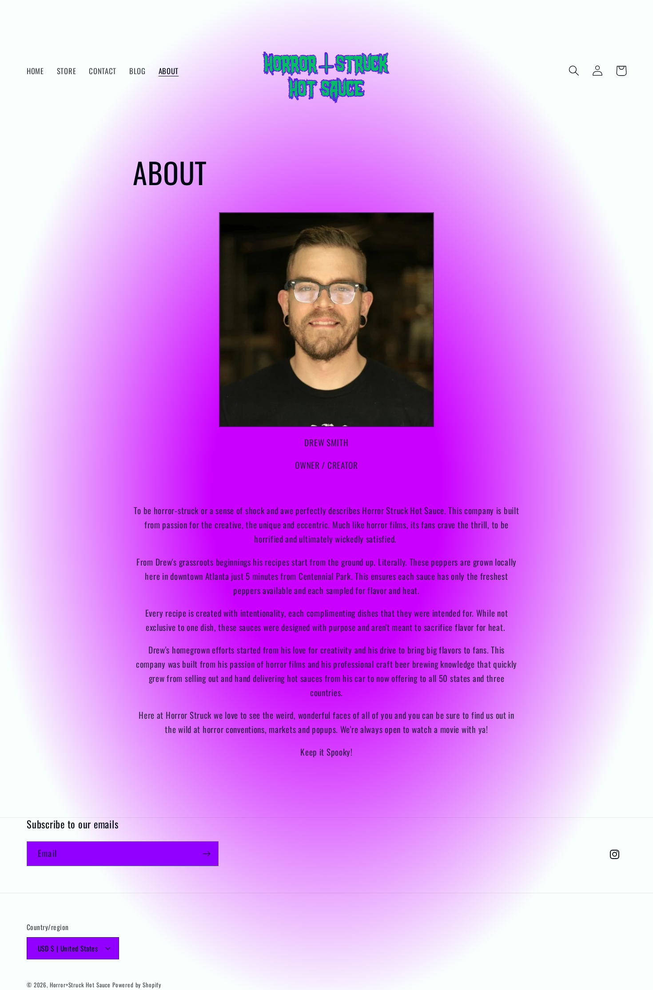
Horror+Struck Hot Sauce (80, 984)
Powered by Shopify (136, 984)
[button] (574, 71)
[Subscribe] (206, 853)
